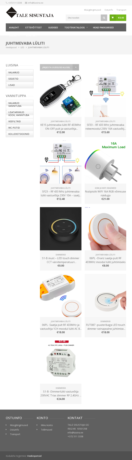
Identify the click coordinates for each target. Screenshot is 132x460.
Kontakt (31, 35)
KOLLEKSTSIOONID (18, 133)
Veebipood (11, 47)
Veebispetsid (34, 455)
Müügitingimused (92, 9)
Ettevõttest (33, 27)
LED (22, 47)
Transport (121, 9)
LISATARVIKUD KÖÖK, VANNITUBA (18, 114)
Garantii (14, 35)
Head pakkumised (103, 27)
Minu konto (47, 425)
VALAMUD (13, 72)
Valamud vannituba (14, 104)
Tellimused (46, 429)
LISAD (11, 84)
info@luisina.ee (35, 2)
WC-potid (14, 127)
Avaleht (14, 27)
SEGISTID (13, 78)
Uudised (53, 27)
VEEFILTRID (14, 121)
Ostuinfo (108, 9)
